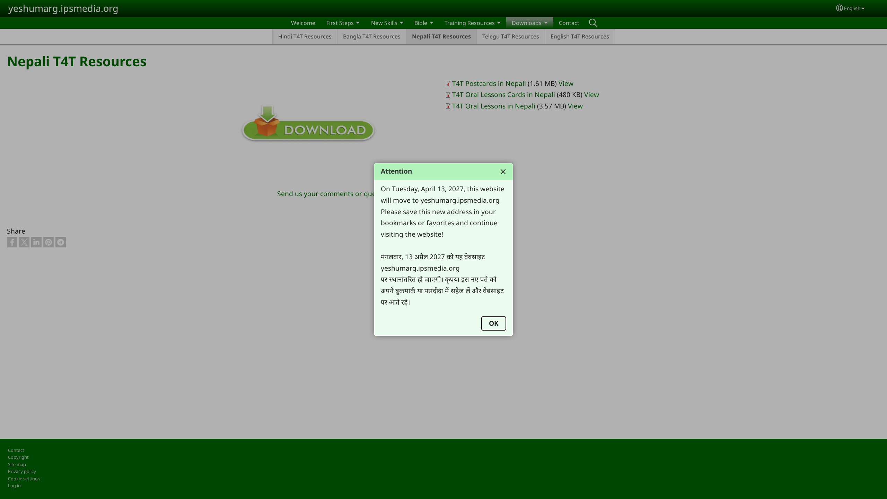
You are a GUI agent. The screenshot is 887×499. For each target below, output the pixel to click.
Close (503, 171)
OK (494, 323)
